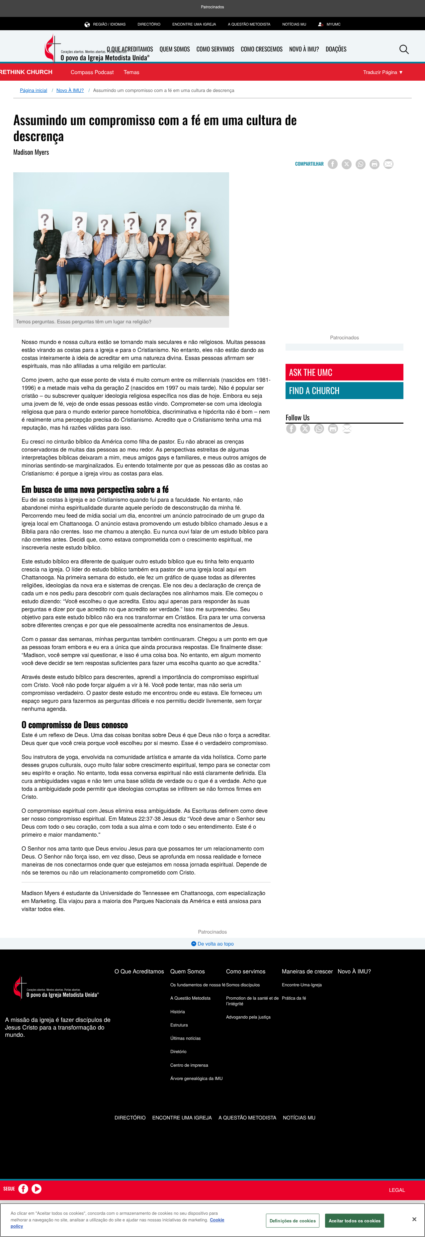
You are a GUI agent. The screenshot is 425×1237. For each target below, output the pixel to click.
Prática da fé (294, 998)
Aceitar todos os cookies (355, 1220)
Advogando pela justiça (248, 1017)
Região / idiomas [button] (109, 24)
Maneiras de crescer (307, 971)
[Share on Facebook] (333, 164)
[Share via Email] (388, 164)
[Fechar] (414, 1219)
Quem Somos (175, 49)
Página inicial (33, 90)
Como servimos (246, 971)
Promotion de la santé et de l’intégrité (252, 1000)
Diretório (178, 1051)
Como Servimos (215, 49)
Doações (336, 49)
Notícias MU (294, 24)
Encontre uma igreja (194, 24)
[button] (404, 49)
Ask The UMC (310, 372)
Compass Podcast (92, 72)
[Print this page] (375, 164)
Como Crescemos (262, 49)
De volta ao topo (215, 943)
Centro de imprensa (189, 1065)
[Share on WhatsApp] (361, 164)
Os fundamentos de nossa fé (197, 984)
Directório (148, 24)
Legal (397, 1190)
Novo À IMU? (304, 49)
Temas (131, 72)
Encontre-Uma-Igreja (302, 984)
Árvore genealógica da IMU (196, 1078)
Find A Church (314, 390)
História (177, 1011)
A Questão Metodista (249, 24)
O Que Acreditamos (139, 971)
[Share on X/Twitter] (347, 164)
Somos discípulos (243, 984)
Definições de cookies (293, 1220)
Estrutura (179, 1025)
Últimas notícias (185, 1038)
